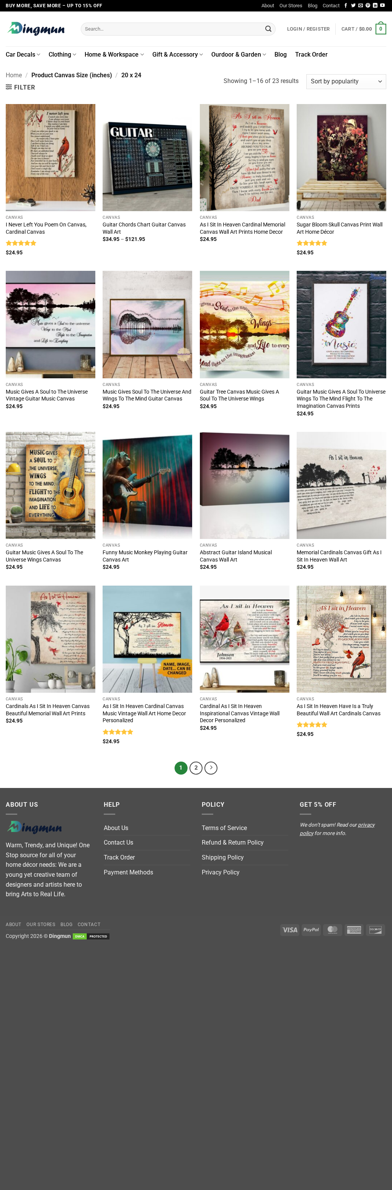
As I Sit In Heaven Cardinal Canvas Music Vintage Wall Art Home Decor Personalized (144, 713)
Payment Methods (128, 872)
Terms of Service (224, 828)
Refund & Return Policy (233, 842)
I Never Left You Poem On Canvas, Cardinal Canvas (46, 228)
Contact (331, 5)
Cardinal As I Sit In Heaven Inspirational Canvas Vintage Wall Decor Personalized (239, 713)
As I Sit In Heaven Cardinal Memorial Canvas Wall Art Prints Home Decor (242, 228)
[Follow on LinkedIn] (375, 5)
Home (14, 75)
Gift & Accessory (175, 54)
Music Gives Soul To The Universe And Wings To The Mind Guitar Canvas (147, 395)
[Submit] (268, 29)
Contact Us (118, 842)
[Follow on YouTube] (382, 5)
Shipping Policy (223, 857)
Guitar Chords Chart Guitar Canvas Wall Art (144, 228)
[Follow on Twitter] (353, 5)
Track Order (311, 54)
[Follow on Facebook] (345, 5)
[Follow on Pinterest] (368, 5)
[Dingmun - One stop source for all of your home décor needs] (37, 29)
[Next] (210, 768)
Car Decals (20, 54)
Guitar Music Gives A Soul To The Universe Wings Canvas (44, 556)
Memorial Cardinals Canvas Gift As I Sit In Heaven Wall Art (339, 556)
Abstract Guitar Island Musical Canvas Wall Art (236, 556)
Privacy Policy (221, 872)
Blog (312, 5)
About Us (116, 828)
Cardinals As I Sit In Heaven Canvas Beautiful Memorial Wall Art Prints (48, 710)
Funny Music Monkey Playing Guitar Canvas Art (145, 556)
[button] (363, 29)
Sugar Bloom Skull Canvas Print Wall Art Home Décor (339, 228)
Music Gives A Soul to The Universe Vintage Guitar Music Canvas (47, 395)
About (267, 5)
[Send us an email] (360, 5)
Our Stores (290, 5)
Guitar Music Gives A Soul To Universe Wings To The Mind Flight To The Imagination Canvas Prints (341, 399)
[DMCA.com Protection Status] (91, 936)
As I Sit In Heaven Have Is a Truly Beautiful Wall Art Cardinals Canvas (339, 710)
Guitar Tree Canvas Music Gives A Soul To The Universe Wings (239, 395)
